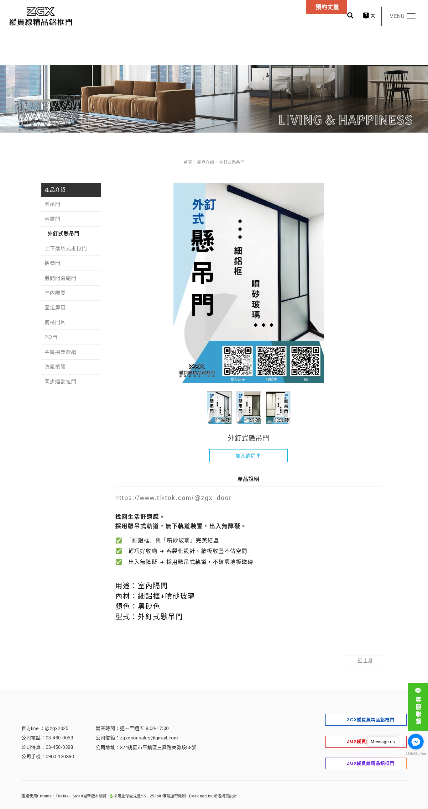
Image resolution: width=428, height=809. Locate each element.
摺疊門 (52, 263)
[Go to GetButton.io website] (416, 754)
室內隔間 (55, 292)
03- (49, 737)
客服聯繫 (418, 711)
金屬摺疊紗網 (60, 352)
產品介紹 (205, 162)
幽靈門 (52, 218)
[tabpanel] (214, 99)
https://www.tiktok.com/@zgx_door (173, 497)
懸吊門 (52, 204)
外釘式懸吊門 (231, 162)
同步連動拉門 (60, 381)
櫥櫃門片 (55, 322)
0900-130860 (60, 756)
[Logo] (40, 15)
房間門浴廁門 (60, 278)
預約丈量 (327, 7)
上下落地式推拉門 (65, 248)
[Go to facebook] (416, 741)
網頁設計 (229, 796)
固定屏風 (55, 307)
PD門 (51, 337)
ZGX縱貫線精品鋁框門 (370, 719)
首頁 (188, 162)
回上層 (365, 660)
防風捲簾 (55, 366)
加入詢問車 (249, 455)
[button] (355, 16)
